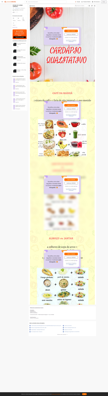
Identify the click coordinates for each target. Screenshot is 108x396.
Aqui (76, 37)
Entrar (103, 1)
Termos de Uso (69, 40)
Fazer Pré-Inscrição (20, 37)
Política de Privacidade (72, 41)
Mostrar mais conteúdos (61, 334)
